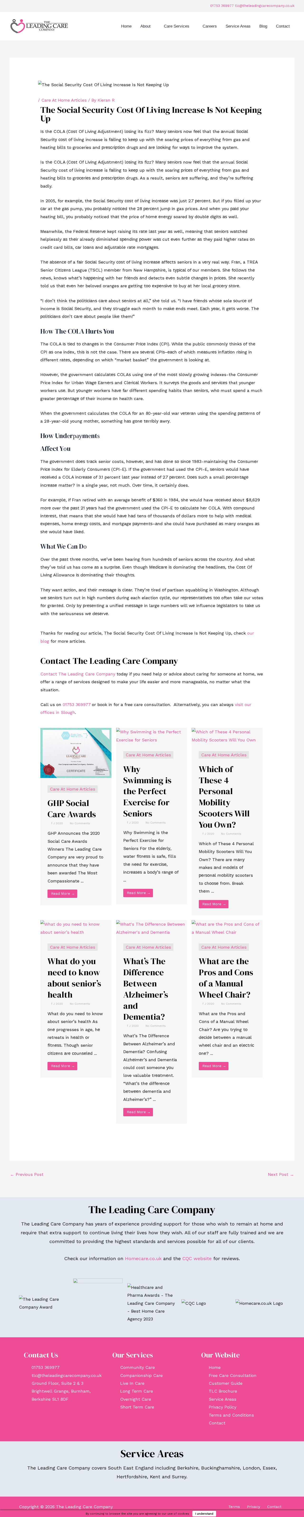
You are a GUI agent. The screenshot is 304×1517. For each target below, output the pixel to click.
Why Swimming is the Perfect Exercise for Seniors (147, 791)
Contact (274, 1506)
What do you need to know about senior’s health (74, 977)
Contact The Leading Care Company (77, 673)
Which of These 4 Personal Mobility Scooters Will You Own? (224, 796)
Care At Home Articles (64, 100)
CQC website (197, 1258)
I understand (204, 1513)
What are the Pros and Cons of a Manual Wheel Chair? (226, 977)
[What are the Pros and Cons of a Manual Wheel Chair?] (227, 927)
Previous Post (26, 1174)
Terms (234, 1506)
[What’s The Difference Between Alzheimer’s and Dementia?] (151, 927)
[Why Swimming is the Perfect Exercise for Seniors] (151, 735)
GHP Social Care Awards (72, 808)
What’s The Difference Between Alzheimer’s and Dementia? (145, 988)
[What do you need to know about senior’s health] (75, 927)
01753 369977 (222, 6)
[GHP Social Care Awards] (75, 752)
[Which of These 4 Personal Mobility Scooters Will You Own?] (227, 735)
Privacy (253, 1506)
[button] (153, 26)
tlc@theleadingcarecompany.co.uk (264, 6)
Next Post (281, 1174)
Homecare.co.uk (143, 1258)
